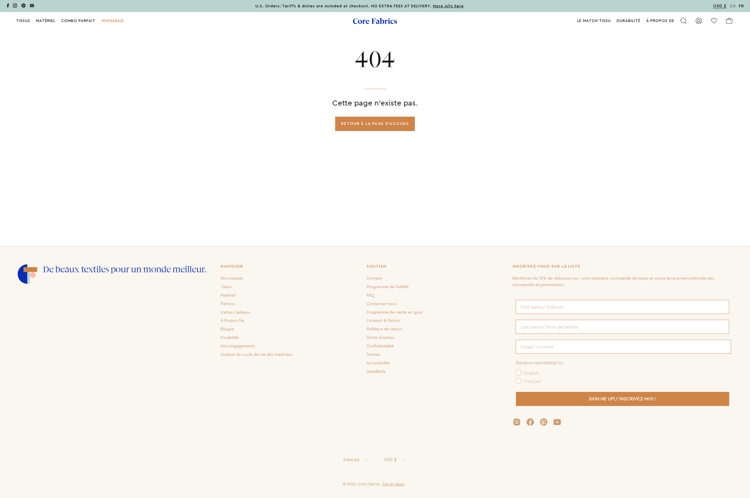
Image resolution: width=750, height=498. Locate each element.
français (351, 459)
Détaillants (376, 371)
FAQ (370, 295)
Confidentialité (380, 346)
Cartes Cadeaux (235, 312)
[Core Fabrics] (375, 21)
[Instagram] (15, 7)
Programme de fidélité (388, 286)
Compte (374, 278)
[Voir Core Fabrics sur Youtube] (557, 422)
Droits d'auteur (381, 337)
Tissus (226, 286)
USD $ (390, 459)
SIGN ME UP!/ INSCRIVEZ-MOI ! (622, 399)
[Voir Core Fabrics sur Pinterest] (543, 422)
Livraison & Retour (384, 320)
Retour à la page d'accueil (375, 123)
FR (741, 6)
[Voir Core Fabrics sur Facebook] (530, 422)
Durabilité (229, 337)
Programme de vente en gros (394, 312)
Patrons (228, 303)
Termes (373, 354)
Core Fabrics (369, 484)
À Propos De (232, 320)
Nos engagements (238, 346)
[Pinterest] (23, 7)
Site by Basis (393, 484)
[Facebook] (8, 7)
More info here (448, 6)
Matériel (228, 295)
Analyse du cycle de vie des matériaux (257, 354)
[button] (112, 21)
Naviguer (232, 266)
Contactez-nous (381, 303)
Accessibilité (378, 363)
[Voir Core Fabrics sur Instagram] (516, 422)
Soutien (376, 266)
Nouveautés (232, 278)
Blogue (227, 329)
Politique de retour (384, 329)
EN (733, 6)
